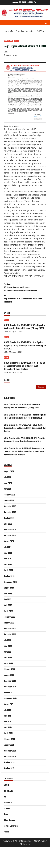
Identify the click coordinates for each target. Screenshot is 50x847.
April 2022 (8, 657)
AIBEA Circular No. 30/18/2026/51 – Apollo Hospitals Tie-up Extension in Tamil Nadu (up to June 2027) (25, 345)
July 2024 (7, 546)
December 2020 (10, 750)
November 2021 (10, 686)
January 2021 (9, 744)
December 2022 (10, 628)
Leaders (7, 808)
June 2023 (8, 593)
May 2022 (7, 651)
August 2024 (9, 541)
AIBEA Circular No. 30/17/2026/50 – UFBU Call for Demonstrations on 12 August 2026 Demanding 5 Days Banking (25, 365)
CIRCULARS (8, 41)
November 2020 (10, 756)
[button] (3, 22)
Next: (23, 298)
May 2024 (7, 558)
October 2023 (9, 576)
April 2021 (8, 727)
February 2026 (9, 494)
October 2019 (9, 768)
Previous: (20, 287)
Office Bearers (9, 820)
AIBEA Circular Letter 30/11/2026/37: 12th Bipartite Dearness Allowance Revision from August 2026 (24, 440)
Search (7, 380)
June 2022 (8, 645)
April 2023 (8, 605)
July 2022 (7, 640)
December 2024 (10, 529)
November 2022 (10, 634)
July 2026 (7, 477)
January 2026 (9, 500)
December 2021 (10, 680)
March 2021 (8, 733)
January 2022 (9, 674)
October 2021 (9, 692)
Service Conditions (11, 825)
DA (5, 796)
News (17, 41)
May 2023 (7, 599)
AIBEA (6, 52)
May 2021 (7, 721)
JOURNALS (8, 802)
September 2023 (10, 581)
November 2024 (10, 535)
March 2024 (8, 570)
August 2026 (9, 471)
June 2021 (8, 715)
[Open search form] (46, 23)
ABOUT (6, 785)
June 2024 (8, 552)
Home (6, 31)
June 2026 (8, 483)
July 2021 (7, 709)
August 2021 (8, 704)
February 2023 (9, 616)
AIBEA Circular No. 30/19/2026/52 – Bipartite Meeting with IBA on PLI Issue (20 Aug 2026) (24, 326)
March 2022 (8, 663)
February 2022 (9, 669)
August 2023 (9, 587)
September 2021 (10, 698)
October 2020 (9, 762)
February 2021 (9, 739)
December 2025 (10, 506)
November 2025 (10, 512)
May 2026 (7, 488)
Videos (6, 831)
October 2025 (9, 517)
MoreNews (39, 841)
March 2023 (8, 611)
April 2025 (8, 523)
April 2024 (8, 564)
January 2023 (9, 622)
